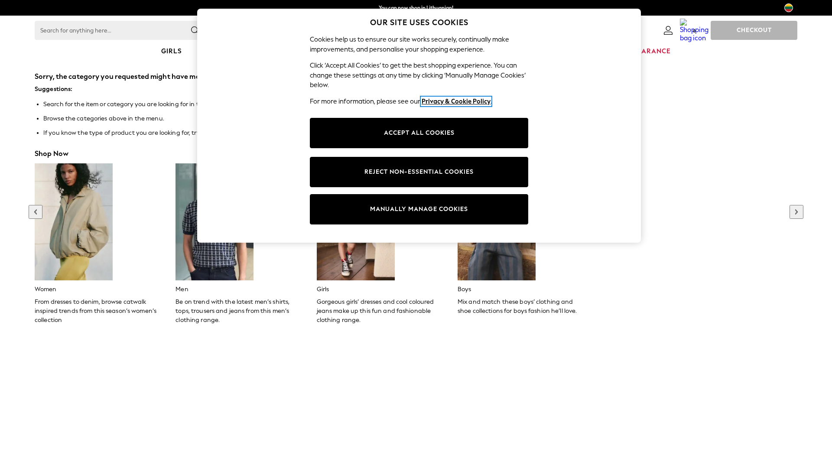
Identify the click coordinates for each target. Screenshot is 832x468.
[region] (419, 126)
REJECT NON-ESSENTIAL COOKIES (419, 172)
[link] (668, 30)
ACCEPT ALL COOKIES (419, 132)
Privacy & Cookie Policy (456, 101)
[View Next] (796, 212)
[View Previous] (35, 212)
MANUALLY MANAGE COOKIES (419, 209)
